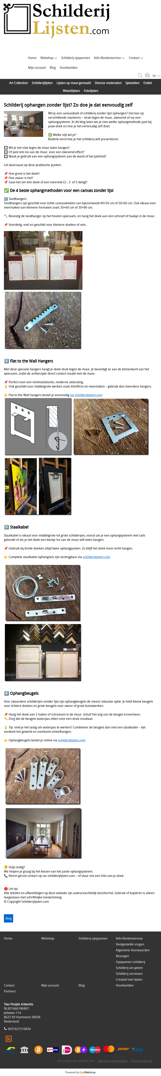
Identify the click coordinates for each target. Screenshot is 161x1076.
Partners (10, 991)
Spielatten (132, 83)
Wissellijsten (71, 91)
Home (32, 58)
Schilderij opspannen (75, 58)
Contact (134, 58)
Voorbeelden (69, 67)
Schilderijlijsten (42, 83)
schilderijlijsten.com (96, 557)
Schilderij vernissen (129, 973)
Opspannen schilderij (130, 962)
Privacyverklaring (141, 1061)
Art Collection (18, 83)
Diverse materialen (108, 83)
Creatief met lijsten (129, 979)
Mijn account (37, 67)
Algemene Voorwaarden (133, 950)
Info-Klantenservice (107, 58)
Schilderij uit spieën (129, 968)
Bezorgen (122, 956)
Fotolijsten (91, 91)
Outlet (147, 83)
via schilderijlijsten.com (86, 395)
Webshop (46, 58)
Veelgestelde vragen (130, 944)
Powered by (80, 1072)
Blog (53, 67)
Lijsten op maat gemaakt (74, 83)
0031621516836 (19, 1029)
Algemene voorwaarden (112, 1061)
